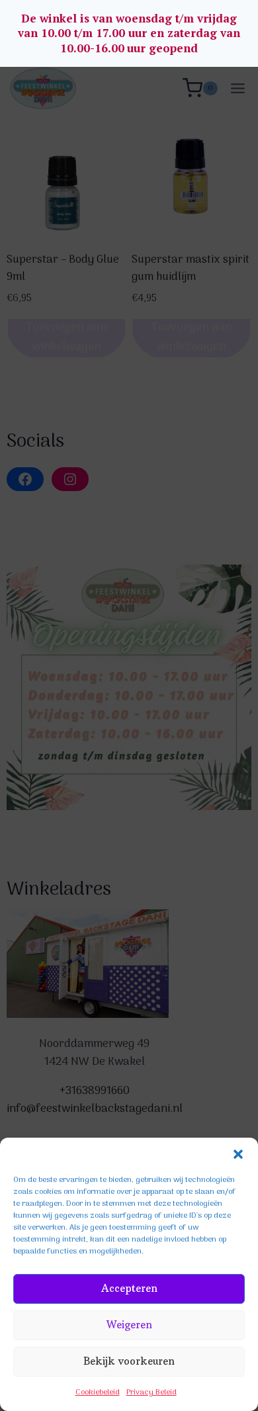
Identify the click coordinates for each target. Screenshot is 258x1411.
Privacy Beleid (151, 1392)
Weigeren (129, 1324)
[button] (238, 1154)
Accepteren (129, 1288)
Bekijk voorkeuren (129, 1361)
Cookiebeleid (97, 1392)
